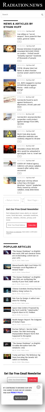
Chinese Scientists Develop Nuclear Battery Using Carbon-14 (26, 290)
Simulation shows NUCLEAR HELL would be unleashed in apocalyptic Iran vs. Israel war (29, 151)
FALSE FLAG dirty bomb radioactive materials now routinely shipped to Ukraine (28, 136)
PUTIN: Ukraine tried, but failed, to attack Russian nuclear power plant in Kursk (29, 70)
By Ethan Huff (30, 31)
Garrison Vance (26, 324)
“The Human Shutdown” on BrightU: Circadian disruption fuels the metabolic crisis (26, 345)
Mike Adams (25, 338)
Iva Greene (25, 315)
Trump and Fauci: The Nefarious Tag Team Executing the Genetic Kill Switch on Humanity (26, 357)
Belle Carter (25, 260)
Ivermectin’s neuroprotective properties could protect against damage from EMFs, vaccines (29, 120)
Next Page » (33, 200)
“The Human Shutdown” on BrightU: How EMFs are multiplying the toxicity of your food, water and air (26, 279)
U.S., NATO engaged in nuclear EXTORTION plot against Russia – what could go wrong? (29, 86)
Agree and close (20, 398)
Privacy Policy (17, 393)
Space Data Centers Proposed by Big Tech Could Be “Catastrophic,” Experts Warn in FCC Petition (25, 310)
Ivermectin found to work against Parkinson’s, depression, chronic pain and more (28, 103)
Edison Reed (26, 272)
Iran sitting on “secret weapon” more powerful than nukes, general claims (29, 36)
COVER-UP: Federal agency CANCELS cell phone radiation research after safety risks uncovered (29, 167)
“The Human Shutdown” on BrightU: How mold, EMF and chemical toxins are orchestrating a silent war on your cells (26, 254)
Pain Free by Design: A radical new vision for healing (26, 299)
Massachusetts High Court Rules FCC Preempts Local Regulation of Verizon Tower (26, 267)
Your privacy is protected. (14, 232)
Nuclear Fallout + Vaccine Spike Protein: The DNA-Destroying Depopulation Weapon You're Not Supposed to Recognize (25, 332)
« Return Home (12, 200)
